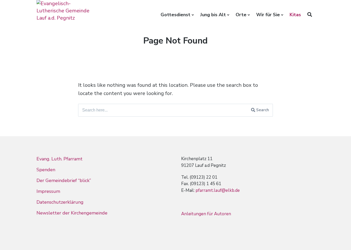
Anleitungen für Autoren (206, 214)
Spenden (45, 170)
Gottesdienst (175, 15)
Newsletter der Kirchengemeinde (71, 213)
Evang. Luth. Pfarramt (59, 159)
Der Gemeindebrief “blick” (63, 180)
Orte (241, 15)
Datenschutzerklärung (60, 202)
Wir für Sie (268, 15)
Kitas (295, 15)
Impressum (48, 191)
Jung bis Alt (213, 15)
